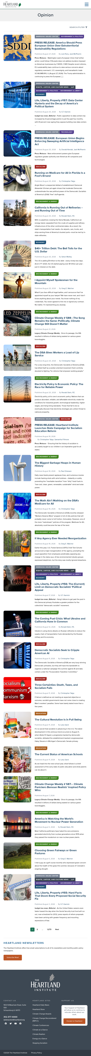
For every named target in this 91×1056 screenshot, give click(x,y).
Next (57, 929)
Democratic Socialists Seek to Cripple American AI (57, 652)
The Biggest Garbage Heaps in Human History (58, 464)
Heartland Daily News (41, 1005)
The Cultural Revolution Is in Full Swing (58, 719)
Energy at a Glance (40, 1039)
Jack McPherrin (75, 54)
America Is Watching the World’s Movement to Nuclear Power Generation (59, 820)
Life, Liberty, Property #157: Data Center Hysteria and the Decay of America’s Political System (59, 103)
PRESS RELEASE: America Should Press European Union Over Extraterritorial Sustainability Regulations (58, 45)
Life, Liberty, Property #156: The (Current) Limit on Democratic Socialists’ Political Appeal (60, 587)
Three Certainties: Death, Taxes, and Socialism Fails (56, 686)
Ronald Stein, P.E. (68, 216)
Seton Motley (66, 257)
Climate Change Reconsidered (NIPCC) (44, 1019)
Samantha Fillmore (61, 440)
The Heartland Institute (13, 4)
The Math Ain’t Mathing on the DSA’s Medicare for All (57, 502)
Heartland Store (39, 1009)
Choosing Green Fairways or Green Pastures (56, 852)
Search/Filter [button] (77, 27)
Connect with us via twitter (10, 1023)
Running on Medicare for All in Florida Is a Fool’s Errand (60, 174)
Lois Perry (65, 54)
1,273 (49, 929)
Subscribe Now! (13, 957)
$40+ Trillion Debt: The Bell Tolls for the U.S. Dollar (58, 250)
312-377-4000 (10, 1017)
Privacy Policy (36, 1053)
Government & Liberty (70, 90)
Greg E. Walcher (67, 288)
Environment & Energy (46, 201)
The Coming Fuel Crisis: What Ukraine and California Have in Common (60, 620)
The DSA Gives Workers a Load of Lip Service (57, 354)
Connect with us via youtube (15, 1023)
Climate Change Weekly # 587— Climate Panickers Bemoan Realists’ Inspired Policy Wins (60, 787)
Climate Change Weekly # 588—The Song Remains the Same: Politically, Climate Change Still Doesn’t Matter (60, 321)
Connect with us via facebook (6, 1023)
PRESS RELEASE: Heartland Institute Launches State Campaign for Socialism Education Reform (58, 428)
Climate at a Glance (40, 1030)
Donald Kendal (67, 150)
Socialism (40, 166)
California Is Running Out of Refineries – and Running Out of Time (59, 209)
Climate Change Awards (42, 1014)
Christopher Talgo (68, 181)
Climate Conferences (41, 1025)
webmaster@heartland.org (14, 1020)
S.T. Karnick (65, 112)
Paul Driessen (66, 471)
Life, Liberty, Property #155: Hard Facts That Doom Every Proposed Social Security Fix (60, 895)
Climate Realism (39, 1034)
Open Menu (86, 4)
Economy (40, 94)
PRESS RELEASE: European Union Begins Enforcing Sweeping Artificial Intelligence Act (59, 141)
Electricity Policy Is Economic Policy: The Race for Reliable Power (59, 386)
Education (41, 713)
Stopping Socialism (40, 1043)
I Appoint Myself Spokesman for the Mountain (56, 282)
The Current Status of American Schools (59, 754)
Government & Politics (72, 36)
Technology (67, 132)
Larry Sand (65, 725)
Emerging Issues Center (47, 36)
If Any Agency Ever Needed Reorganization (60, 538)
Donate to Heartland (74, 1021)
